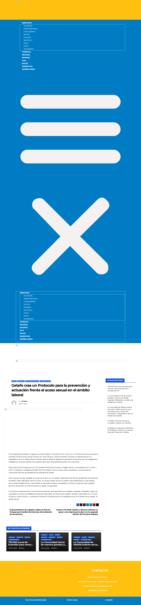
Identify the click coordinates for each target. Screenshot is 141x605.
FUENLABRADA (29, 32)
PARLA (26, 43)
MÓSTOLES (28, 40)
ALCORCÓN (28, 26)
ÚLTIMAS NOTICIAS (45, 381)
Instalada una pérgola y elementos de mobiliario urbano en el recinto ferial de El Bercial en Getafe (120, 430)
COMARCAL (26, 52)
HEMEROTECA (27, 66)
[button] (70, 181)
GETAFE (27, 34)
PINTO (26, 46)
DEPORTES (26, 58)
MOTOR (25, 63)
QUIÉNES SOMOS (28, 69)
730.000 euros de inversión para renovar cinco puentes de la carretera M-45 (120, 389)
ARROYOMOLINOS (30, 29)
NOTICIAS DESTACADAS (32, 381)
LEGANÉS (27, 37)
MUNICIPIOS (27, 23)
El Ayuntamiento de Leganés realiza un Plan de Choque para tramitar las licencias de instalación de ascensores (31, 512)
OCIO (24, 60)
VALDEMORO (28, 49)
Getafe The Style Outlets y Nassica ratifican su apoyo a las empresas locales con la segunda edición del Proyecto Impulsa (77, 512)
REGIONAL (26, 55)
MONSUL (24, 401)
